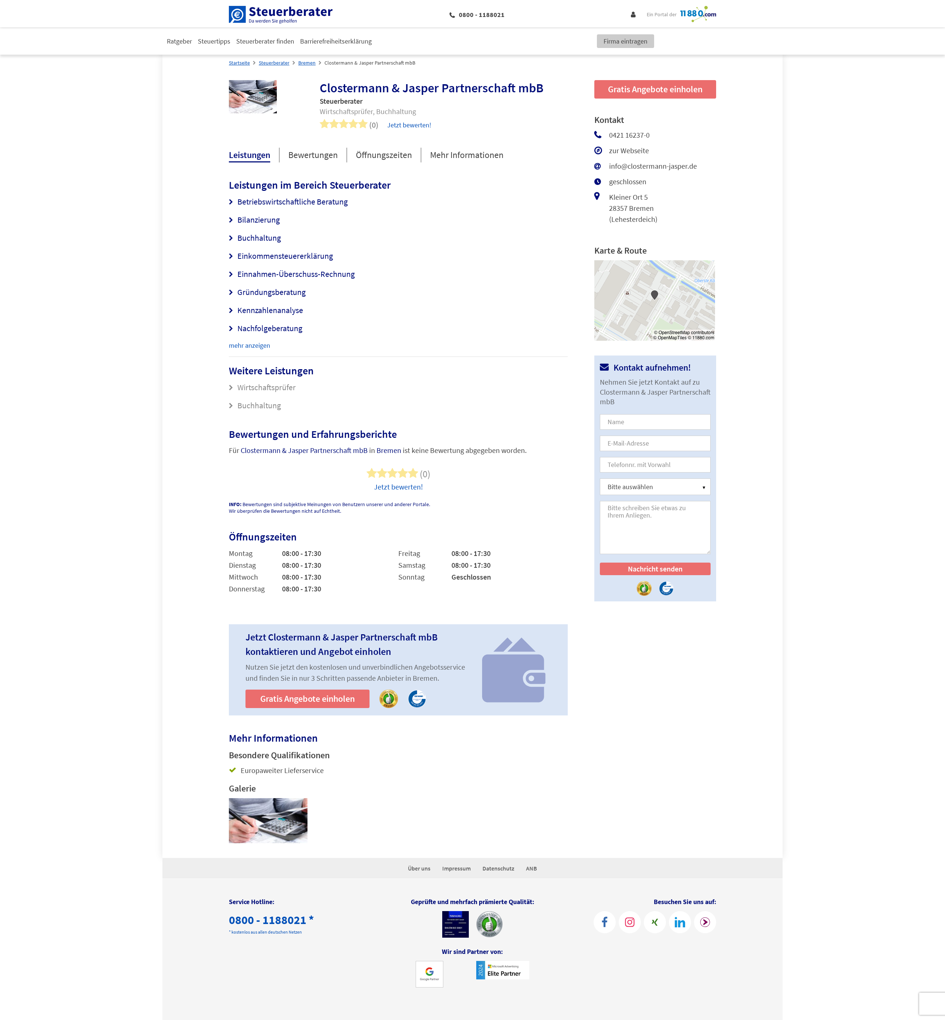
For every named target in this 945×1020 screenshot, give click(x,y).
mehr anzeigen (249, 345)
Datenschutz (498, 868)
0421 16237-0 (629, 135)
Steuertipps (214, 41)
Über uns (419, 868)
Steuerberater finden (265, 41)
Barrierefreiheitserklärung (336, 41)
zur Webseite (629, 150)
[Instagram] (630, 922)
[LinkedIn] (680, 922)
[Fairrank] (705, 922)
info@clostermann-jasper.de (653, 166)
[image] (268, 820)
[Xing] (655, 922)
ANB (531, 868)
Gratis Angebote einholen (307, 698)
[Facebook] (605, 922)
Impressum (456, 868)
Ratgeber (179, 41)
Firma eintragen (625, 41)
